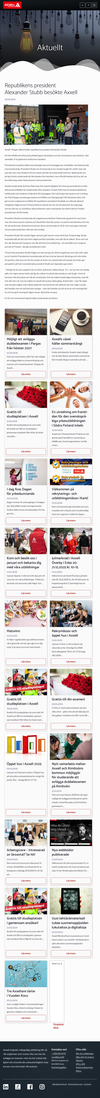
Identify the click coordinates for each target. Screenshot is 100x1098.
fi (88, 5)
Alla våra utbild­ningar (85, 1053)
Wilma (78, 1071)
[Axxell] (12, 5)
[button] (57, 991)
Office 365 (80, 1064)
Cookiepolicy (87, 1084)
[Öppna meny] (94, 5)
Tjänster (79, 1060)
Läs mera (25, 374)
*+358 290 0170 (59, 1053)
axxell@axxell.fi (58, 1057)
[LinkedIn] (7, 1087)
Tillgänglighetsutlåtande (59, 1084)
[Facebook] (31, 1087)
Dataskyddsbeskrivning (75, 1084)
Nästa (56, 1027)
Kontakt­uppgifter (59, 1067)
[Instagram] (43, 1087)
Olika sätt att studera (85, 1057)
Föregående (58, 1024)
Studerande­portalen (84, 1067)
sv (83, 5)
